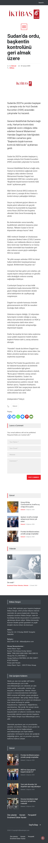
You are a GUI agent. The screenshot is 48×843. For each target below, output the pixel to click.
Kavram (22, 815)
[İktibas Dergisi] (24, 16)
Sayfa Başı (33, 825)
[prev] (15, 503)
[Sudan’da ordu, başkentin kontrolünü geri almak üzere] (24, 84)
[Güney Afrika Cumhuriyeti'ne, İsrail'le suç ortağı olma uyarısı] (12, 507)
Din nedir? (10, 582)
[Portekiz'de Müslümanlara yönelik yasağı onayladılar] (12, 536)
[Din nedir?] (24, 566)
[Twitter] (14, 417)
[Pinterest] (27, 417)
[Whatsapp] (18, 417)
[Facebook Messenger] (22, 417)
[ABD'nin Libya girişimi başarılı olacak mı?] (12, 774)
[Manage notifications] (43, 838)
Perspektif (32, 815)
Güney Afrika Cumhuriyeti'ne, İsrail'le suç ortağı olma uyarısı (30, 504)
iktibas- (12, 68)
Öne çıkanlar (12, 815)
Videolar (26, 585)
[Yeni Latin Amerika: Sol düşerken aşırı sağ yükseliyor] (12, 789)
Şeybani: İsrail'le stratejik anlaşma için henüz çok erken (29, 519)
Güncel (13, 66)
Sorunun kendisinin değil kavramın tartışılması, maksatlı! (29, 801)
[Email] (31, 417)
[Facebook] (9, 417)
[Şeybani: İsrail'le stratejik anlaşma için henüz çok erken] (12, 521)
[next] (15, 539)
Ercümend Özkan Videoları (15, 585)
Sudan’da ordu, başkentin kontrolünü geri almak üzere (23, 47)
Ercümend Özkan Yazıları (16, 817)
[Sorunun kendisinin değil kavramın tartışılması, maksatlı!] (12, 803)
